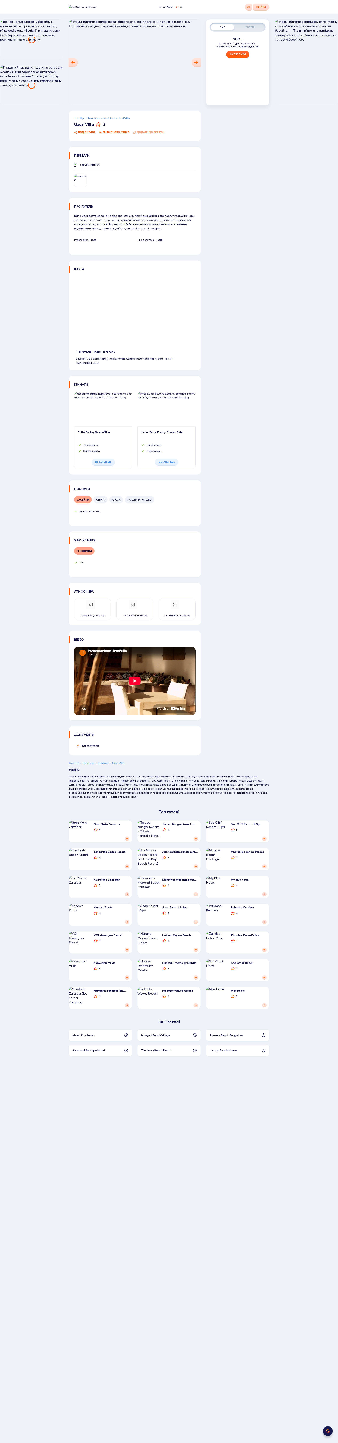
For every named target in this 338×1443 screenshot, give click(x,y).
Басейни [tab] (83, 499)
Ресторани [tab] (84, 551)
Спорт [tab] (100, 499)
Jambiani (108, 118)
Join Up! (79, 118)
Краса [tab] (116, 499)
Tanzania (93, 118)
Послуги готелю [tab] (139, 499)
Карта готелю (90, 745)
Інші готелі (169, 1021)
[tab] (222, 27)
